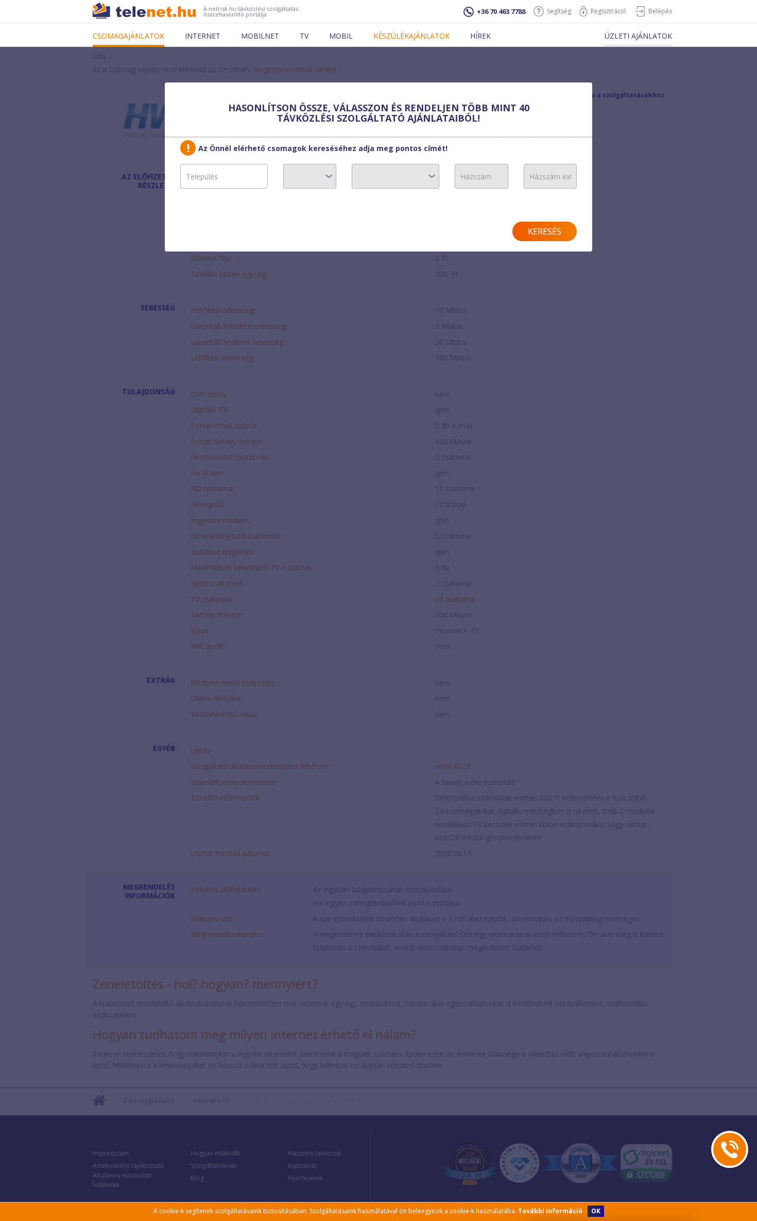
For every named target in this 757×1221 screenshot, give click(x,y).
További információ (550, 1211)
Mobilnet (260, 36)
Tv (304, 36)
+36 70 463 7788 (501, 11)
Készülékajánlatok (411, 36)
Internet (202, 36)
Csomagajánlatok (128, 36)
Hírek (480, 36)
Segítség (559, 11)
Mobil (341, 36)
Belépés (660, 11)
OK (595, 1211)
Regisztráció (608, 11)
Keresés (544, 231)
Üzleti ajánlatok (638, 36)
